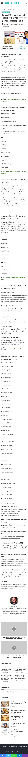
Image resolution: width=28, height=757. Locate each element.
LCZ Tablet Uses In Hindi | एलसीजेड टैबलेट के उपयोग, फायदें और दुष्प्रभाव (7, 669)
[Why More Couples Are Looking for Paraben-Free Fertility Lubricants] (5, 704)
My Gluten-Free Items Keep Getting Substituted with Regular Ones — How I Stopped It (19, 710)
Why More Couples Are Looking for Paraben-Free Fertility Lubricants (18, 703)
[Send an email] (7, 24)
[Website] (14, 617)
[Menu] (2, 3)
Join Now (22, 46)
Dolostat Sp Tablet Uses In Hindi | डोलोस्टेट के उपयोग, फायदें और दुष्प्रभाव (21, 669)
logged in (9, 691)
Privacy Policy (19, 751)
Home (4, 9)
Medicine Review (11, 9)
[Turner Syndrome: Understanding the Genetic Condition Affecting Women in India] (5, 732)
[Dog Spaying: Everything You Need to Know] (5, 725)
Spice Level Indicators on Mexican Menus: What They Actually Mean (17, 718)
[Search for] (26, 3)
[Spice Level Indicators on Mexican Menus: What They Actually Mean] (5, 718)
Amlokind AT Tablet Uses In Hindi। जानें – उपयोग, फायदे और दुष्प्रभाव (20, 677)
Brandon (5, 24)
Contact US (12, 751)
